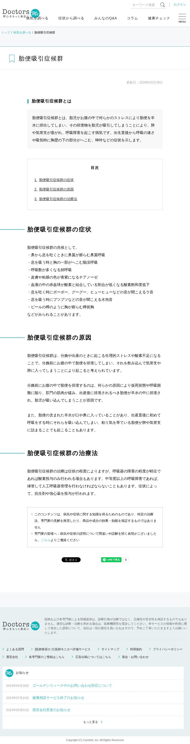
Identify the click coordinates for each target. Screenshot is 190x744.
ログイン (179, 4)
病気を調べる (37, 18)
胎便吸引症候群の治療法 (58, 199)
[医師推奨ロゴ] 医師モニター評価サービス (63, 649)
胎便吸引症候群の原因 (56, 189)
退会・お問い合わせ (135, 657)
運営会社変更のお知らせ (51, 710)
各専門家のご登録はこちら (47, 657)
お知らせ (22, 673)
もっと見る (90, 722)
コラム (132, 18)
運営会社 (12, 657)
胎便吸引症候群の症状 (56, 180)
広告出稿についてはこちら (93, 657)
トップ (5, 32)
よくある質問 (15, 649)
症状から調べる (71, 18)
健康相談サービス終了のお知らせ (58, 698)
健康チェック (159, 18)
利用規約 (136, 649)
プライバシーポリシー (168, 649)
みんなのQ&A (105, 18)
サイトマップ (110, 649)
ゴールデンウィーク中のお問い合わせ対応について (72, 685)
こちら (45, 540)
